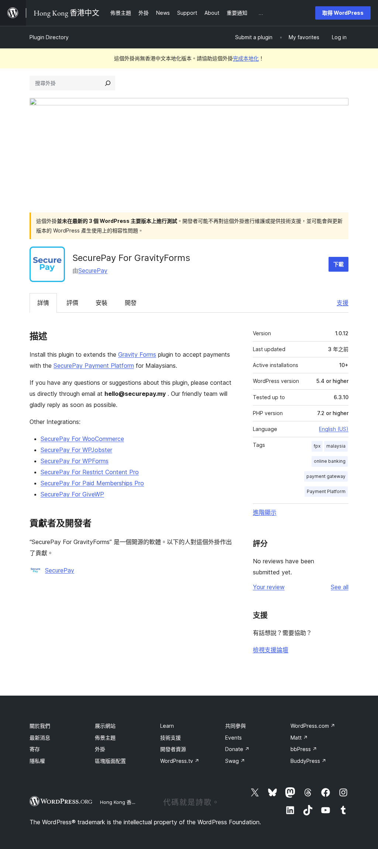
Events (233, 737)
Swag (235, 761)
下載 (338, 264)
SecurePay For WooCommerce (82, 438)
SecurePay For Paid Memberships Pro (92, 483)
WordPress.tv (179, 761)
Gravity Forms (137, 354)
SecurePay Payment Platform (94, 365)
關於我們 (40, 726)
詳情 (43, 302)
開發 (131, 302)
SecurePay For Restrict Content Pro (90, 472)
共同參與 (235, 726)
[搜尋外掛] (107, 83)
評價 (72, 302)
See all (339, 587)
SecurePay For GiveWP (72, 494)
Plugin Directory (49, 37)
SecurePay (92, 270)
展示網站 (105, 726)
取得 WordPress (343, 13)
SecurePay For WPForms (75, 461)
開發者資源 (173, 749)
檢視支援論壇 (270, 649)
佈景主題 (105, 737)
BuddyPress (308, 761)
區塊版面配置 (110, 761)
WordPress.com (313, 726)
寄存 (35, 749)
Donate (237, 749)
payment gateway (326, 476)
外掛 (100, 749)
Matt (299, 737)
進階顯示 (264, 512)
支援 (342, 302)
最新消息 (40, 737)
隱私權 (37, 761)
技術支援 (170, 737)
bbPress (304, 749)
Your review (269, 587)
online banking (330, 461)
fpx (317, 446)
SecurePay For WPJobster (76, 450)
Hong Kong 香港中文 (123, 802)
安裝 (101, 302)
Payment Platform (326, 491)
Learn (167, 726)
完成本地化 (246, 58)
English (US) (333, 429)
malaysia (336, 446)
